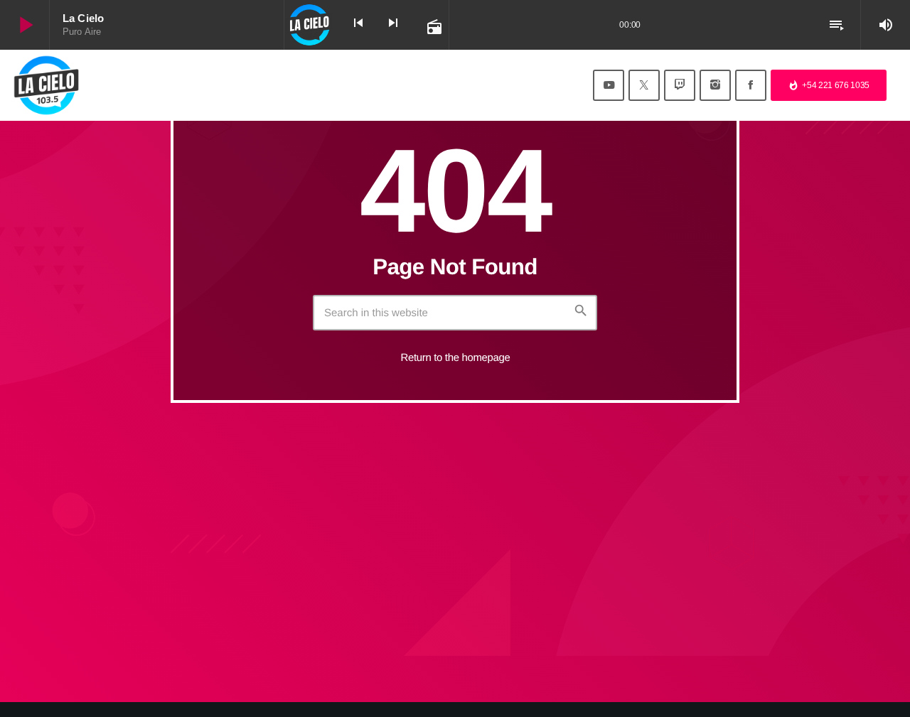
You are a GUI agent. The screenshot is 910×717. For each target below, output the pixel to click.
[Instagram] (715, 85)
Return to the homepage (455, 358)
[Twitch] (679, 85)
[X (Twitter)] (644, 85)
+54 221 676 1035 (828, 85)
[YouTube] (608, 85)
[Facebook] (750, 85)
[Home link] (46, 85)
